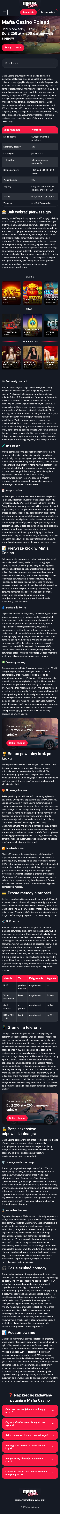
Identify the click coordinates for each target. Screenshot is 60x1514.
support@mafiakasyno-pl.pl (30, 1500)
